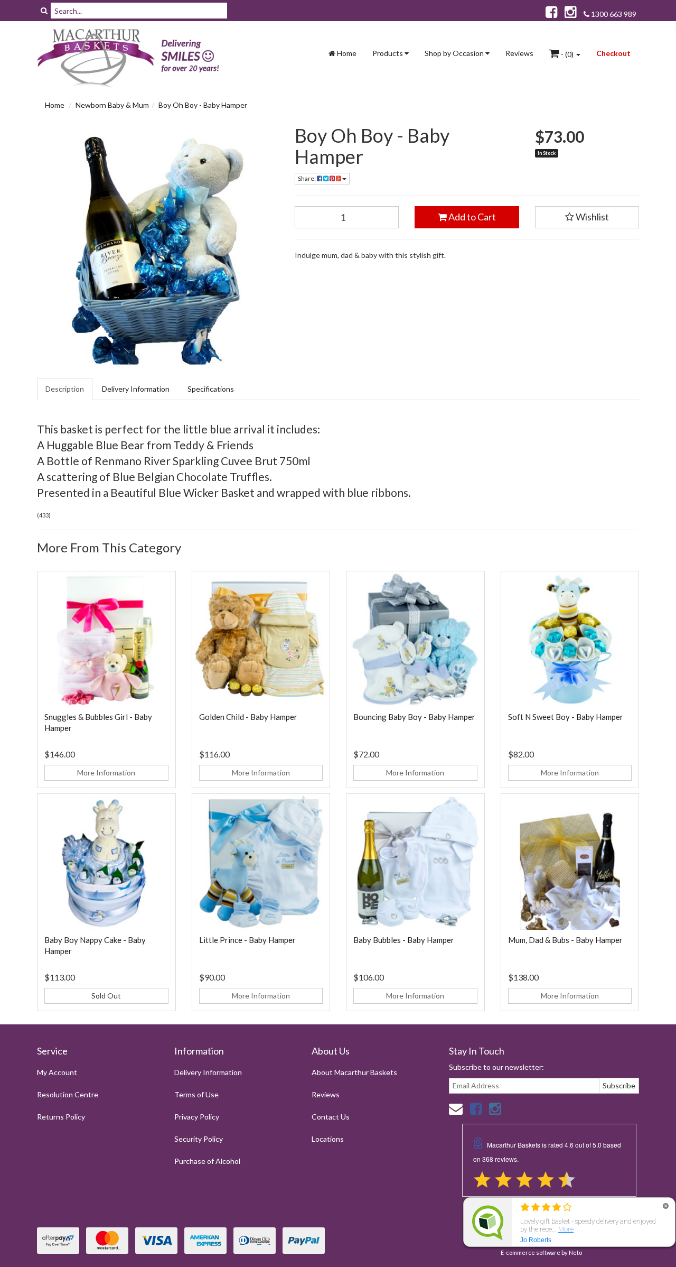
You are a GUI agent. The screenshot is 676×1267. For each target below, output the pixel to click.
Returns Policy (61, 1116)
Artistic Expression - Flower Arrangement (90, 1225)
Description (64, 388)
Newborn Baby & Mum (112, 104)
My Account (57, 1072)
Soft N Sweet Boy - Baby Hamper (565, 717)
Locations (328, 1138)
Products (388, 53)
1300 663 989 (612, 14)
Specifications (210, 388)
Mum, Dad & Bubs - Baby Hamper (565, 940)
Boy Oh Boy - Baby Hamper (202, 104)
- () (567, 54)
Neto (575, 1252)
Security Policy (198, 1138)
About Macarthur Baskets (354, 1072)
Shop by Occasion (455, 53)
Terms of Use (196, 1094)
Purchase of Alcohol (207, 1161)
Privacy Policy (196, 1116)
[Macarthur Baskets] (132, 58)
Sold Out (106, 995)
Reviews (519, 53)
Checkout (613, 53)
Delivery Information (136, 388)
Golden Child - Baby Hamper (248, 717)
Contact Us (331, 1116)
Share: (307, 178)
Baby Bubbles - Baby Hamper (403, 940)
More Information (106, 772)
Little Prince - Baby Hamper (247, 940)
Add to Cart (471, 217)
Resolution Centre (67, 1094)
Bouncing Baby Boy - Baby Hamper (414, 717)
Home (345, 53)
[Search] (44, 11)
